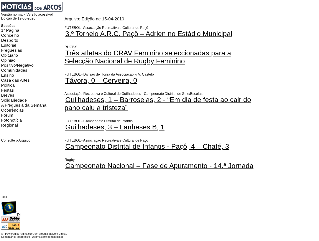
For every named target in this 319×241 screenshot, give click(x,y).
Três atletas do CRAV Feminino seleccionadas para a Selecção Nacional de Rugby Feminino (147, 57)
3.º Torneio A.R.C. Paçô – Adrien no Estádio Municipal (148, 34)
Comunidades (14, 70)
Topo (4, 196)
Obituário (9, 55)
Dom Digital (59, 233)
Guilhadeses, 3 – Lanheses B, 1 (114, 127)
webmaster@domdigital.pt (47, 236)
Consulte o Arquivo (15, 140)
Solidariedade (14, 100)
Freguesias (11, 50)
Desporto (9, 40)
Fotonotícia (11, 120)
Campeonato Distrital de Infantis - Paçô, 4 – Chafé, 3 (147, 146)
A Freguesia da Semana (23, 105)
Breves (7, 95)
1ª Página (10, 30)
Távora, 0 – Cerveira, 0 (101, 80)
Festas (7, 90)
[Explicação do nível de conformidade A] (10, 228)
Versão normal (12, 14)
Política (8, 85)
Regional (9, 125)
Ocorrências (12, 110)
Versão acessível (39, 14)
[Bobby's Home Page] (10, 221)
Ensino (7, 75)
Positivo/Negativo (17, 65)
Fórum (7, 115)
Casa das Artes (15, 80)
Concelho (10, 35)
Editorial (8, 45)
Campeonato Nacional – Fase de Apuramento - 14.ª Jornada (159, 166)
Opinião (8, 60)
